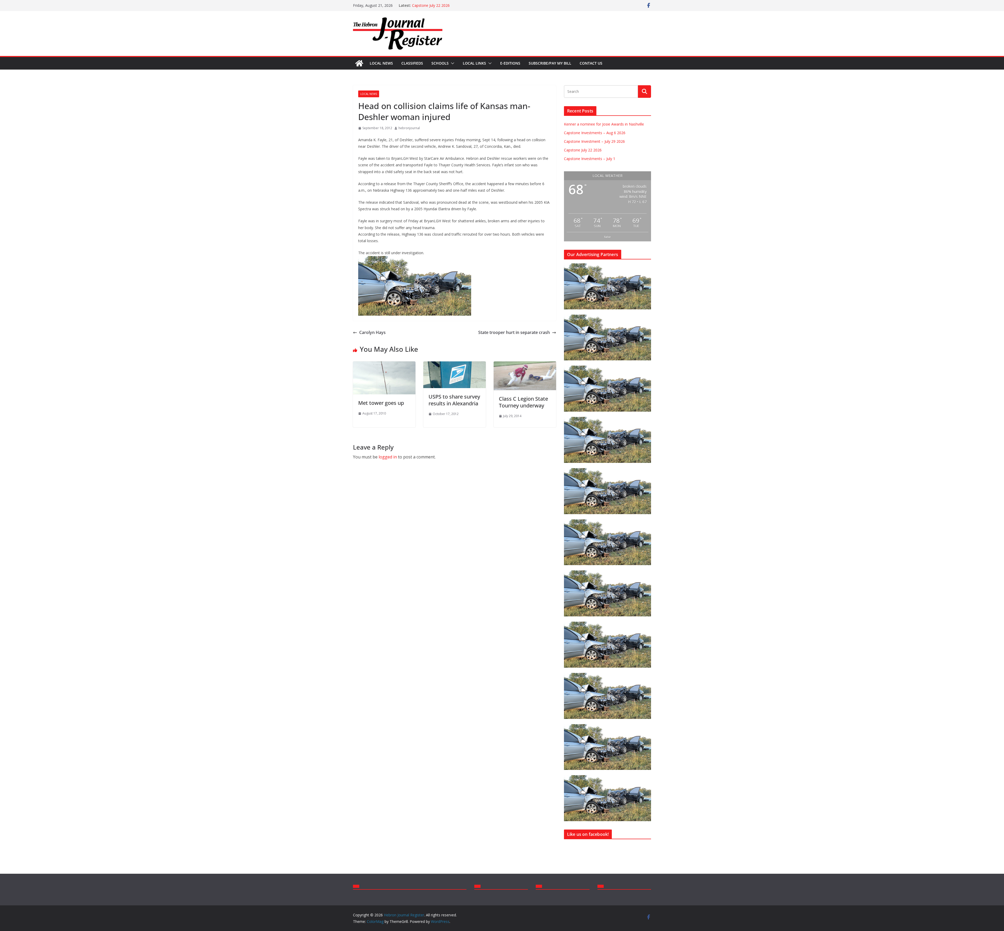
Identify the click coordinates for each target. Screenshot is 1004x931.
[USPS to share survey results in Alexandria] (454, 365)
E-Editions (510, 63)
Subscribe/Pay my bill (550, 63)
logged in (388, 457)
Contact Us (591, 63)
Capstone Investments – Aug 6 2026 (594, 132)
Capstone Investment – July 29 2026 (594, 141)
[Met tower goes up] (384, 365)
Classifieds (412, 63)
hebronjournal (409, 128)
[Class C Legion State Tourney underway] (525, 365)
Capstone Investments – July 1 (589, 158)
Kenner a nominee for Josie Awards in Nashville (604, 124)
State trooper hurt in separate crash (514, 332)
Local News (381, 63)
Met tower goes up (381, 402)
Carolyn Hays (372, 332)
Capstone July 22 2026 (431, 5)
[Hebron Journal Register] (359, 63)
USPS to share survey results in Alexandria (454, 400)
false (607, 237)
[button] (451, 63)
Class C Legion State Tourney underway (523, 402)
